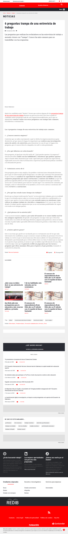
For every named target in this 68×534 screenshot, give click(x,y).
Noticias (26, 493)
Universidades (49, 488)
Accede (43, 5)
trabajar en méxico (29, 423)
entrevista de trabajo (38, 320)
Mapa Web (56, 518)
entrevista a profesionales (43, 423)
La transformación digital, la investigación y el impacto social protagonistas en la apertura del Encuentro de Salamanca (32, 398)
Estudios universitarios (30, 488)
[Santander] (58, 523)
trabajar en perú (21, 429)
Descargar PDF (59, 252)
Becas (4, 488)
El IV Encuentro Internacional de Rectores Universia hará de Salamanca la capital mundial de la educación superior (32, 367)
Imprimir (50, 252)
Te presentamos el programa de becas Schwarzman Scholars (21, 359)
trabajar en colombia (10, 426)
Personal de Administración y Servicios (34, 323)
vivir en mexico (18, 423)
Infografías (27, 490)
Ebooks (5, 490)
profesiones (8, 423)
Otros (45, 323)
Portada (27, 289)
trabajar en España (9, 429)
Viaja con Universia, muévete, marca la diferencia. (54, 473)
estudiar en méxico (34, 426)
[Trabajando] (34, 501)
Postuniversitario (20, 323)
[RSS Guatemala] (49, 512)
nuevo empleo (48, 320)
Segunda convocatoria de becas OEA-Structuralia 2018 (19, 382)
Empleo (7, 289)
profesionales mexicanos (48, 426)
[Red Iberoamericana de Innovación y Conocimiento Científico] (12, 501)
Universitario (12, 323)
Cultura (7, 311)
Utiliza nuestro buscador (29, 469)
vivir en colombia (22, 426)
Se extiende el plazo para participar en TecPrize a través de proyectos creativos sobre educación (30, 375)
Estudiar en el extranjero (9, 493)
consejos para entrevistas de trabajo (23, 320)
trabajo (10, 320)
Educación (22, 362)
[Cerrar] (64, 530)
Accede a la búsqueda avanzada (34, 349)
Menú (61, 9)
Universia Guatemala (13, 252)
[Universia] (8, 523)
